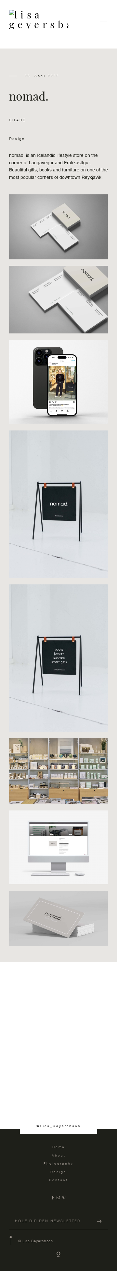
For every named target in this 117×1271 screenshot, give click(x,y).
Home (58, 1147)
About (59, 1155)
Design (17, 139)
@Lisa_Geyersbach (58, 1126)
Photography (58, 1163)
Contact (58, 1180)
